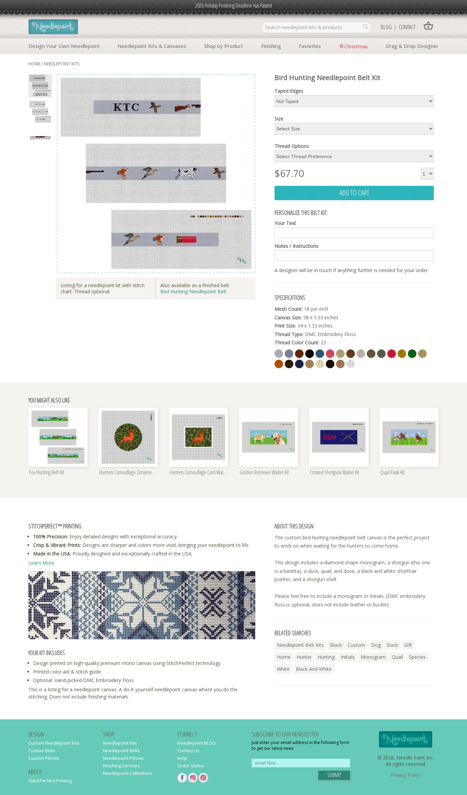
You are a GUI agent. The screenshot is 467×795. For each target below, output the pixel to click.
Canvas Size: (288, 317)
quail (397, 657)
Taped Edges (289, 91)
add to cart (354, 192)
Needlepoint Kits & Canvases (152, 45)
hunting (326, 657)
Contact (407, 27)
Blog (386, 27)
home (34, 64)
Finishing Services (121, 765)
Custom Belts (41, 750)
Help (182, 758)
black (336, 645)
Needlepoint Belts (121, 750)
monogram (373, 657)
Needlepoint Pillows (123, 758)
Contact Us (188, 750)
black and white (314, 669)
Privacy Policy (405, 775)
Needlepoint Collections (127, 773)
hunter (304, 657)
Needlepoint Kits (61, 64)
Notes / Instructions (297, 246)
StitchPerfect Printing (49, 781)
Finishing (271, 45)
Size (279, 119)
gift (408, 645)
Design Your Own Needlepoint (64, 45)
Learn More (41, 563)
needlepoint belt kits (300, 645)
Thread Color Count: (297, 342)
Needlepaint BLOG (196, 743)
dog (376, 645)
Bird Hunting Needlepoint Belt (193, 291)
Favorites (310, 45)
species (417, 657)
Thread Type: (289, 334)
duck (392, 645)
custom (356, 645)
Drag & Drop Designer (412, 45)
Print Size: (285, 325)
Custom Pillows (43, 758)
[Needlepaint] (53, 27)
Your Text (285, 223)
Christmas (356, 46)
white (283, 669)
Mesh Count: (289, 309)
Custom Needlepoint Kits (53, 743)
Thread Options (292, 146)
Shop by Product (223, 45)
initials (348, 657)
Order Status (190, 765)
